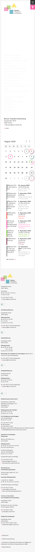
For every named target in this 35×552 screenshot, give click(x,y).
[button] (32, 7)
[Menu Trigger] (32, 2)
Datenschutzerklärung (8, 539)
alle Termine (10, 259)
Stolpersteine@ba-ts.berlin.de (10, 524)
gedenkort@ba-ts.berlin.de (9, 461)
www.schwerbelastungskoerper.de (11, 491)
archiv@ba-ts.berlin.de (8, 511)
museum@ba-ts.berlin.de (9, 299)
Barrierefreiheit (6, 547)
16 (31, 162)
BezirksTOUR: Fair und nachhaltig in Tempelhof (24, 253)
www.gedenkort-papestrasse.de (11, 463)
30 (31, 173)
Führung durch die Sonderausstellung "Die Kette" (24, 226)
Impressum (5, 535)
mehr (7, 128)
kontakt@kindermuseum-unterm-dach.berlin (14, 429)
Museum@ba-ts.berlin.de (14, 125)
